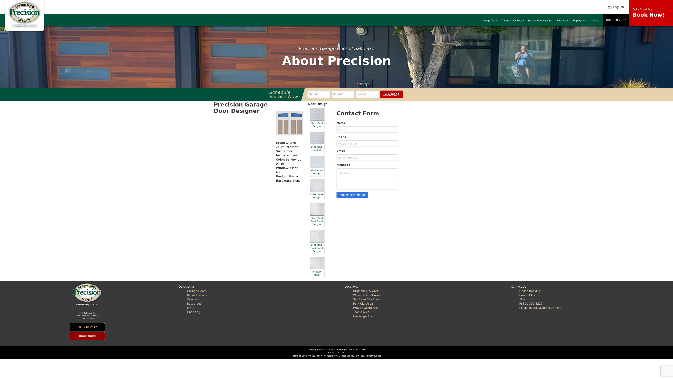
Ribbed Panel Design (317, 196)
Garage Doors (490, 20)
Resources (563, 20)
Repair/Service (197, 295)
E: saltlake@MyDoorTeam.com (540, 308)
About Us (525, 299)
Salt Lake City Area (366, 299)
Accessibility (330, 356)
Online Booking (529, 291)
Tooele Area (361, 312)
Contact (595, 20)
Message (343, 165)
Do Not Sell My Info (349, 356)
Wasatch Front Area (367, 295)
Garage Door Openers (540, 20)
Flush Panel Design (317, 172)
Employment (580, 20)
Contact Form (528, 295)
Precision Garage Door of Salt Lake (347, 349)
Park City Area (363, 303)
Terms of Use (298, 356)
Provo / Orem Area (366, 308)
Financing (193, 312)
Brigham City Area (366, 291)
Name (341, 122)
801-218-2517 (616, 20)
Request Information (352, 195)
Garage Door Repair (513, 20)
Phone (341, 136)
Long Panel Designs (316, 148)
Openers (193, 299)
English (618, 7)
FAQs (190, 308)
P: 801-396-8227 (530, 303)
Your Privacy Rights (371, 356)
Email (340, 150)
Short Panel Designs (317, 125)
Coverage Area (363, 316)
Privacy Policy (315, 356)
